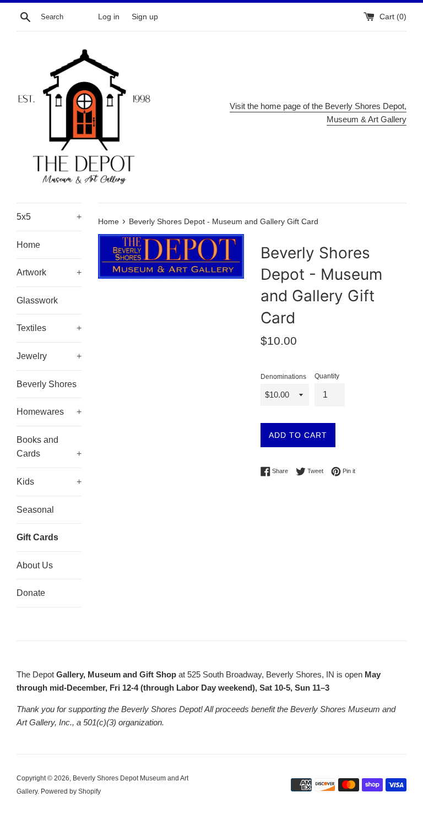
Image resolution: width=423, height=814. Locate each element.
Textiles (49, 328)
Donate (31, 593)
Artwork (49, 272)
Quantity (326, 376)
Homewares (49, 411)
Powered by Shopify (71, 791)
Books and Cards (49, 447)
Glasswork (37, 300)
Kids (49, 481)
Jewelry (49, 356)
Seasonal (35, 509)
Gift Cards (37, 537)
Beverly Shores (47, 384)
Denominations (283, 377)
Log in (109, 17)
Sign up (145, 17)
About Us (35, 565)
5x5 (49, 216)
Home (28, 244)
